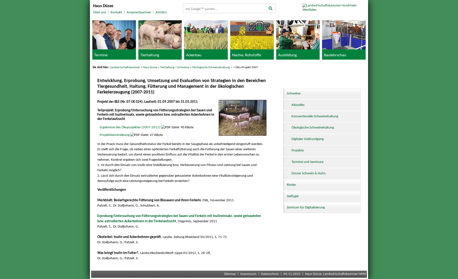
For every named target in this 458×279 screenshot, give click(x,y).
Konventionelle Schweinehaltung (314, 116)
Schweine (183, 67)
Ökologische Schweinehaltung (211, 67)
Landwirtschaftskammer (125, 67)
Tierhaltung (167, 67)
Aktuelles (298, 105)
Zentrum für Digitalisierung (306, 207)
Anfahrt (161, 12)
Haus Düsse (150, 67)
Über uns (99, 12)
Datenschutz (270, 274)
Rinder (291, 185)
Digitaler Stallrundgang (307, 139)
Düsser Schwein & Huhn (308, 173)
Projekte (297, 150)
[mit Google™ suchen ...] (270, 9)
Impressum (248, 274)
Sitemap (230, 274)
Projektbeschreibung (115, 135)
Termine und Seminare (307, 162)
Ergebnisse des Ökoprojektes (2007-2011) (130, 127)
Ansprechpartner (139, 12)
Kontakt (116, 12)
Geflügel (292, 196)
